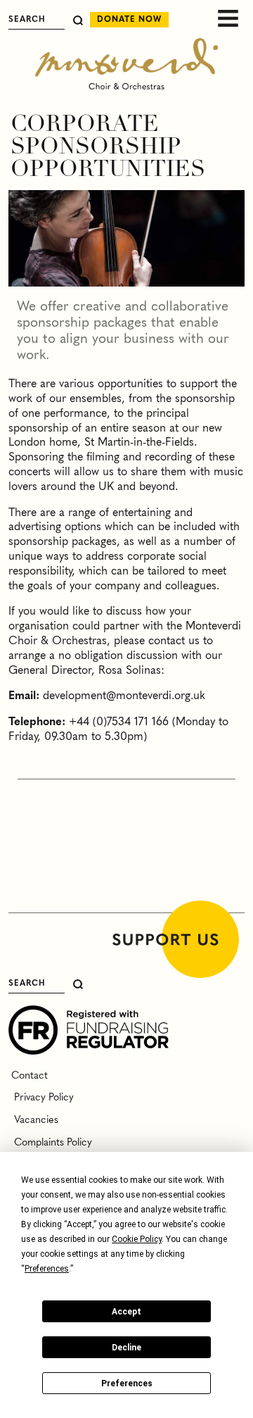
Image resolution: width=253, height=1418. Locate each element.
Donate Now (129, 19)
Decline (126, 1348)
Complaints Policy (50, 1143)
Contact (28, 1076)
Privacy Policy (41, 1098)
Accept (126, 1312)
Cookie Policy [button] (137, 1239)
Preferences (127, 1383)
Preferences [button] (47, 1269)
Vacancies (33, 1120)
